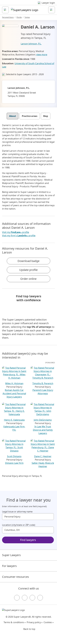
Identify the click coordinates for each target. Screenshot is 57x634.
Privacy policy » (34, 622)
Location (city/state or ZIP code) (18, 524)
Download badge (28, 261)
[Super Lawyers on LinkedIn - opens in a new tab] (40, 597)
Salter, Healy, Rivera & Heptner (43, 464)
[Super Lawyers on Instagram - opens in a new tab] (24, 597)
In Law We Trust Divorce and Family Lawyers (43, 430)
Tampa (27, 17)
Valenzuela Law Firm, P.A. (14, 428)
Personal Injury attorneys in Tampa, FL (22, 475)
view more (41, 54)
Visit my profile (15, 232)
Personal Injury (8, 17)
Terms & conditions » (15, 622)
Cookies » (49, 622)
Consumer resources (15, 577)
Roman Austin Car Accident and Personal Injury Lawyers (14, 393)
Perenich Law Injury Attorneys (43, 392)
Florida (19, 17)
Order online (28, 279)
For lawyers (9, 566)
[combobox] (28, 516)
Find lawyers (28, 540)
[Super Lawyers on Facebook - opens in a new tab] (17, 597)
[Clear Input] (50, 516)
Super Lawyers (11, 555)
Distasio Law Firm (14, 463)
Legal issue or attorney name (17, 511)
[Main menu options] (5, 10)
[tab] (12, 116)
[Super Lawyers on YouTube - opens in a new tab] (32, 597)
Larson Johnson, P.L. (31, 43)
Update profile (28, 270)
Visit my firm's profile (18, 235)
